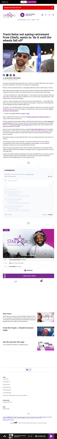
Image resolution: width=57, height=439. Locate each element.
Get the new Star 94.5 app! (13, 342)
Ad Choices (23, 417)
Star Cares (7, 314)
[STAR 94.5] (28, 2)
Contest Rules (6, 384)
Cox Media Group (9, 417)
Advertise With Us (7, 402)
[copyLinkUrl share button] (14, 75)
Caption (50, 70)
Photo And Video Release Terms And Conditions (15, 395)
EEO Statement (6, 387)
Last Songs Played (22, 19)
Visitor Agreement (43, 417)
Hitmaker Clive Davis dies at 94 (12, 7)
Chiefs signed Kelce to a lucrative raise (21, 124)
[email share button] (11, 75)
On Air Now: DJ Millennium (28, 255)
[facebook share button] (4, 75)
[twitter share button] (7, 75)
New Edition (29, 15)
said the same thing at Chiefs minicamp (37, 117)
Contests (33, 19)
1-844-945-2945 (29, 276)
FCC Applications (7, 392)
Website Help (6, 408)
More (38, 19)
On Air (28, 19)
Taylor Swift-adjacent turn (38, 129)
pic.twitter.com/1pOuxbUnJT (11, 110)
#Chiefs (51, 109)
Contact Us (5, 379)
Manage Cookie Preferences (8, 419)
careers (32, 417)
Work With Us (6, 381)
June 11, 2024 (25, 113)
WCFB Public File (7, 390)
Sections (4, 2)
